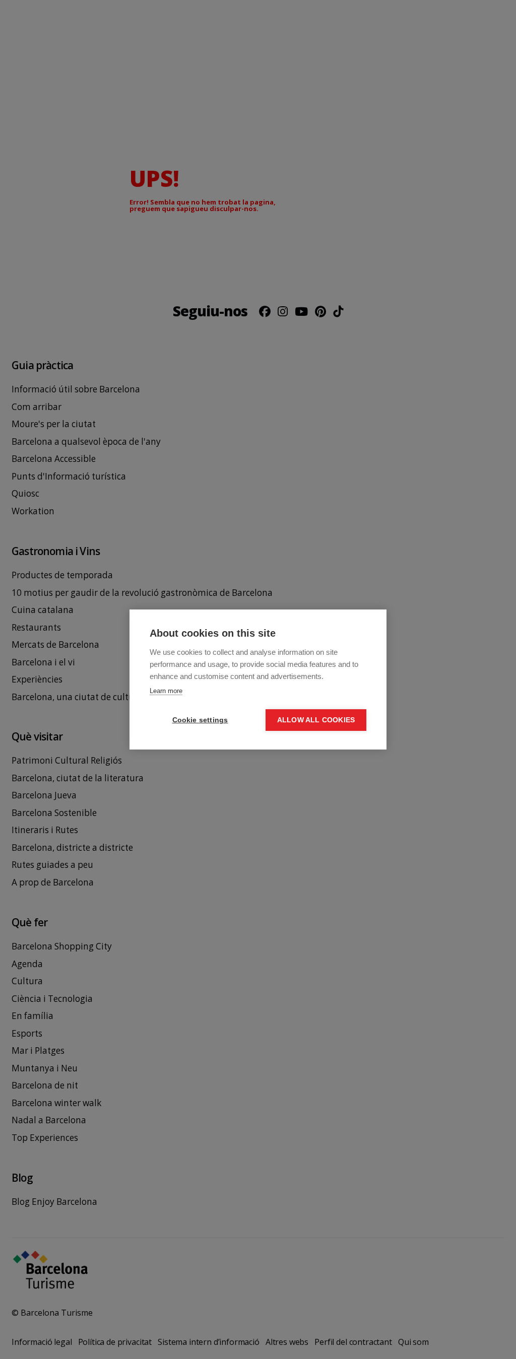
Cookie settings (200, 720)
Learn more (166, 691)
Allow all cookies (316, 720)
